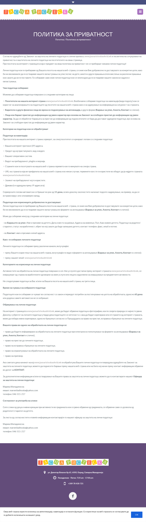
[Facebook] (73, 496)
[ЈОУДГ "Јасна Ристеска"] (73, 462)
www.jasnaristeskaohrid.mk (97, 56)
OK (136, 514)
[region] (73, 514)
